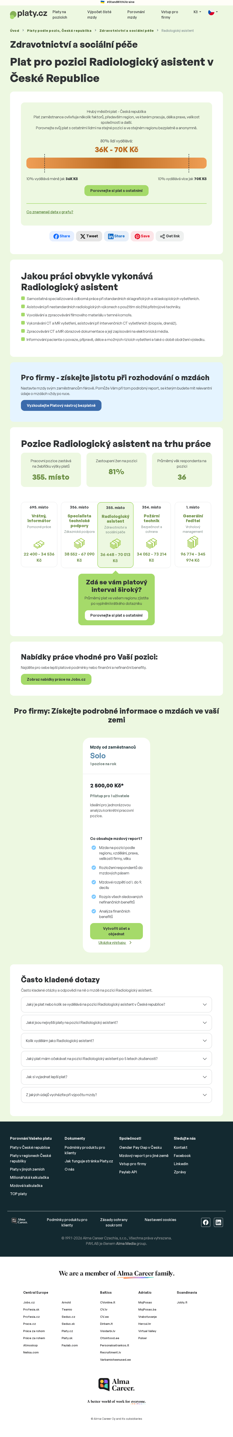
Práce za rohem (34, 1338)
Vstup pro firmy (169, 15)
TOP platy (18, 1193)
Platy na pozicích (60, 15)
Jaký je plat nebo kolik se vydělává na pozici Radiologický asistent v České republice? (95, 1004)
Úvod (14, 30)
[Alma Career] (116, 1385)
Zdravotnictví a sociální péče (126, 30)
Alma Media (126, 1243)
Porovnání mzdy (136, 15)
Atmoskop (30, 1345)
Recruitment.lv (110, 1352)
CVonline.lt (107, 1302)
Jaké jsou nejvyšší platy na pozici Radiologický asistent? (72, 1022)
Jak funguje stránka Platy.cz (89, 1161)
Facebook (182, 1155)
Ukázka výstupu (112, 942)
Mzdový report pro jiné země (143, 1155)
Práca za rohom (34, 1331)
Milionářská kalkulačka (29, 1177)
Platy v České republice (30, 1147)
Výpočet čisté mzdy (99, 15)
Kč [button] (196, 12)
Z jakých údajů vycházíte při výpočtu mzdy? (61, 1094)
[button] (213, 12)
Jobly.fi (182, 1302)
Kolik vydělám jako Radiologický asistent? (60, 1040)
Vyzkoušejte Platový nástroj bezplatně (61, 405)
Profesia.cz (31, 1316)
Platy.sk (67, 1338)
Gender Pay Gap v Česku (140, 1147)
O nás (69, 1169)
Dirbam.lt (106, 1323)
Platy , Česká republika (59, 30)
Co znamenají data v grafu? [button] (49, 212)
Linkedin (181, 1164)
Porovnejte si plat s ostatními (116, 190)
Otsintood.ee (109, 1338)
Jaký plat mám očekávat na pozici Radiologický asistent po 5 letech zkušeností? (91, 1058)
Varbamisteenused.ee (115, 1359)
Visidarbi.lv (107, 1331)
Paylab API (128, 1172)
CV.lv (103, 1309)
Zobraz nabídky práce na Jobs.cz (56, 679)
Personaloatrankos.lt (114, 1345)
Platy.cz (67, 1331)
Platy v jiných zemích (27, 1169)
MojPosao (145, 1302)
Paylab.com (70, 1345)
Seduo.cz (68, 1316)
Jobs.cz (29, 1302)
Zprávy (180, 1172)
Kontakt (180, 1147)
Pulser (142, 1338)
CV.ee (104, 1316)
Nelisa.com (31, 1352)
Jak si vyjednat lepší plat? (46, 1077)
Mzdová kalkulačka (26, 1185)
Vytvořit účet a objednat (116, 931)
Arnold (66, 1302)
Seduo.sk (68, 1323)
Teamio (67, 1309)
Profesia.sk (31, 1309)
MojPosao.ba (147, 1309)
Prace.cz (29, 1323)
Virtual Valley (147, 1331)
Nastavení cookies (160, 1219)
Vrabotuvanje (147, 1316)
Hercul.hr (144, 1323)
